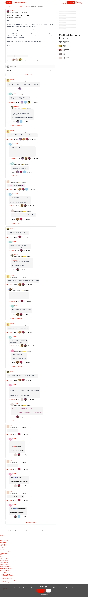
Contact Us (2, 544)
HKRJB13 (16, 350)
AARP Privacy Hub (7, 572)
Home (7, 6)
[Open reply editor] (31, 66)
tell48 (11, 181)
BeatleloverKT (66, 41)
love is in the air (10, 56)
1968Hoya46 (66, 57)
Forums (11, 6)
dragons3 (14, 288)
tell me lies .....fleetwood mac (22, 56)
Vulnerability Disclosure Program (9, 580)
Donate (1, 534)
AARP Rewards (3, 539)
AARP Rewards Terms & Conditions (10, 577)
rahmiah (14, 93)
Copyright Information (7, 578)
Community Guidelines (19, 2)
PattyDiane (16, 106)
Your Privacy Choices (7, 582)
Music (26, 6)
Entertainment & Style (18, 6)
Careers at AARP (3, 553)
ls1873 (15, 210)
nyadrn (11, 10)
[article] (31, 85)
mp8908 (16, 403)
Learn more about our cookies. (67, 587)
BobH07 (65, 45)
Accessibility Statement (8, 575)
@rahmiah (15, 260)
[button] (71, 2)
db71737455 (15, 143)
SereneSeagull (66, 49)
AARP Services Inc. (4, 558)
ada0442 (12, 79)
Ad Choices (5, 581)
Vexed (64, 53)
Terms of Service (6, 574)
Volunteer (2, 535)
